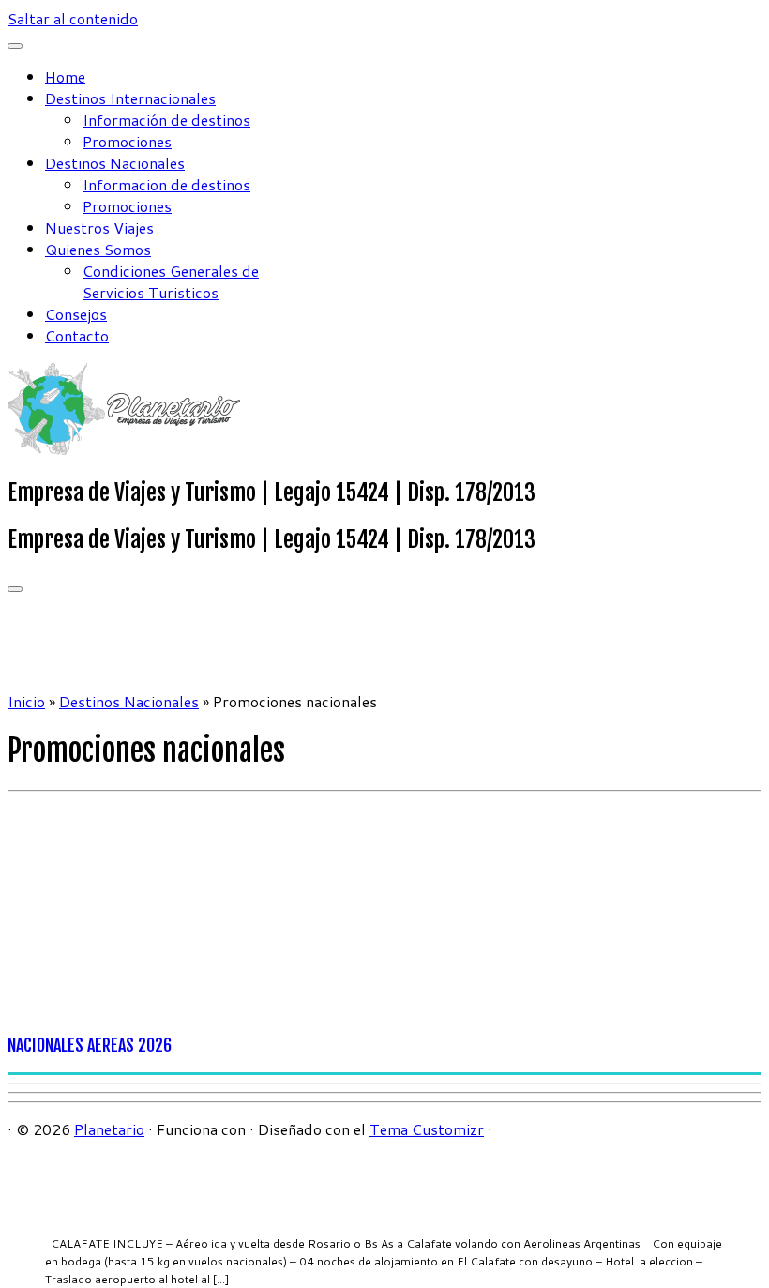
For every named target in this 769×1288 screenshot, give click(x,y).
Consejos (76, 314)
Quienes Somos (98, 249)
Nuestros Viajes (99, 227)
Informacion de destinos (166, 184)
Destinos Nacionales (115, 163)
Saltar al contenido (73, 18)
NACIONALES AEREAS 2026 (90, 1045)
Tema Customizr (426, 1129)
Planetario (109, 1129)
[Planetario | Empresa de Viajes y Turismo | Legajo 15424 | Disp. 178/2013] (125, 449)
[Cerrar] (15, 46)
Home (65, 76)
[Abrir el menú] (15, 589)
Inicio (26, 701)
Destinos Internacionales (130, 98)
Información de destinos (166, 119)
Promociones (127, 141)
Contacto (77, 335)
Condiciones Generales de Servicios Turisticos (171, 281)
